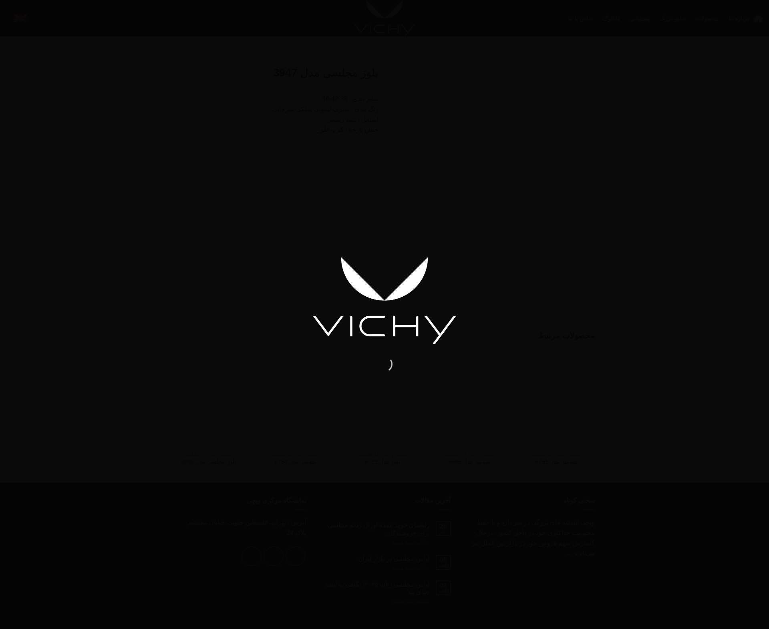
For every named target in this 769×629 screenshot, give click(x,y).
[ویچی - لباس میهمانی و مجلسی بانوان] (384, 300)
